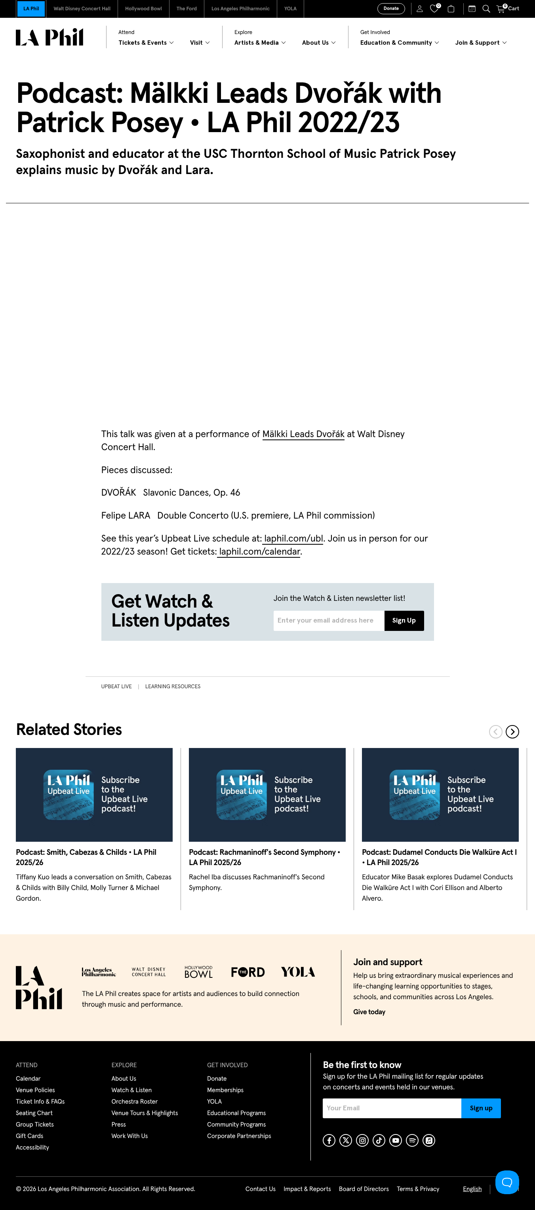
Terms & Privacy (418, 1189)
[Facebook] (329, 1140)
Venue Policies (35, 1090)
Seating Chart (34, 1113)
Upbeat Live (116, 686)
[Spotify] (412, 1140)
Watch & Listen (132, 1090)
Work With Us (130, 1136)
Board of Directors (364, 1189)
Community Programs (236, 1125)
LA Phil (31, 8)
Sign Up (404, 620)
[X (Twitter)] (345, 1140)
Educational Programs (236, 1113)
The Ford (187, 8)
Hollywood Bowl (143, 8)
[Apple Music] (429, 1140)
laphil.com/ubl (292, 539)
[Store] (452, 8)
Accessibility (32, 1148)
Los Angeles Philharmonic (240, 8)
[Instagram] (362, 1140)
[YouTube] (395, 1140)
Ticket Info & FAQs (40, 1102)
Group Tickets (35, 1125)
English (472, 1189)
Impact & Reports (307, 1189)
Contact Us (261, 1189)
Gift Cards (29, 1136)
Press (119, 1125)
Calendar (28, 1079)
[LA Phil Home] (49, 37)
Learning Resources (173, 686)
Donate (391, 8)
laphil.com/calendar (258, 552)
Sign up (481, 1108)
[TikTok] (379, 1140)
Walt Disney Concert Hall (81, 8)
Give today (369, 1012)
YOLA (290, 8)
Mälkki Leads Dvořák (304, 434)
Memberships (225, 1090)
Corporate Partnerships (239, 1136)
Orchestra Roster (135, 1102)
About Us (124, 1079)
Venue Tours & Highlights (145, 1113)
